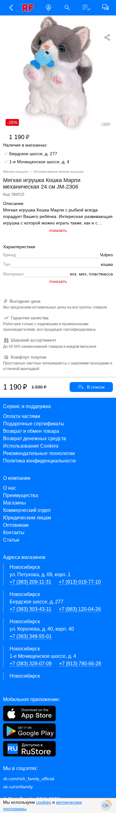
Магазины (14, 502)
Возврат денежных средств (34, 438)
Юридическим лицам (27, 517)
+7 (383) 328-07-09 (31, 663)
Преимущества (20, 495)
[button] (10, 7)
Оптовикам (15, 525)
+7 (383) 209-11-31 (30, 582)
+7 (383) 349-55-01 (31, 636)
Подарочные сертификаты (33, 423)
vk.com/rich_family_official (28, 778)
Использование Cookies (30, 446)
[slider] (106, 805)
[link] (29, 8)
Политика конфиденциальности (39, 460)
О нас (9, 488)
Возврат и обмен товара (31, 431)
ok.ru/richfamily (18, 786)
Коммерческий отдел (26, 510)
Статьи (11, 540)
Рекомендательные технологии (39, 453)
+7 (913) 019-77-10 (80, 582)
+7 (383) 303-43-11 (30, 609)
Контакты (13, 532)
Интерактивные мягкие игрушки (58, 171)
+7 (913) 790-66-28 (80, 663)
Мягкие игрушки (15, 171)
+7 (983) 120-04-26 (80, 609)
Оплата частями (21, 416)
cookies (43, 802)
